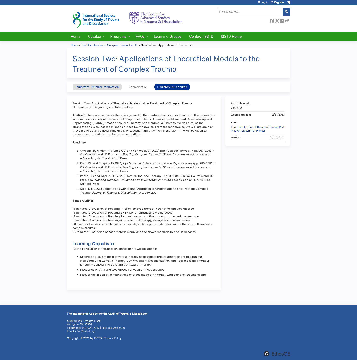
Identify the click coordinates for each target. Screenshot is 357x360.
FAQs (140, 36)
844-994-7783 (90, 327)
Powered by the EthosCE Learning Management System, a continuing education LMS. (277, 353)
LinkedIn (282, 20)
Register (279, 2)
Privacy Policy (113, 338)
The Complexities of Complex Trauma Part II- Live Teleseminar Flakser (257, 128)
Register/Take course (172, 87)
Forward (287, 20)
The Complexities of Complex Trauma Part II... (109, 45)
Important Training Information (97, 87)
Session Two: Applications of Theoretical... (167, 45)
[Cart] (288, 3)
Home (76, 36)
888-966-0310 (116, 327)
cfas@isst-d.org (85, 331)
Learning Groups (168, 36)
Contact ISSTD (201, 36)
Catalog (94, 36)
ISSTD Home (231, 36)
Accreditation (138, 87)
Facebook (272, 20)
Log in (264, 2)
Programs (118, 36)
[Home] (127, 18)
